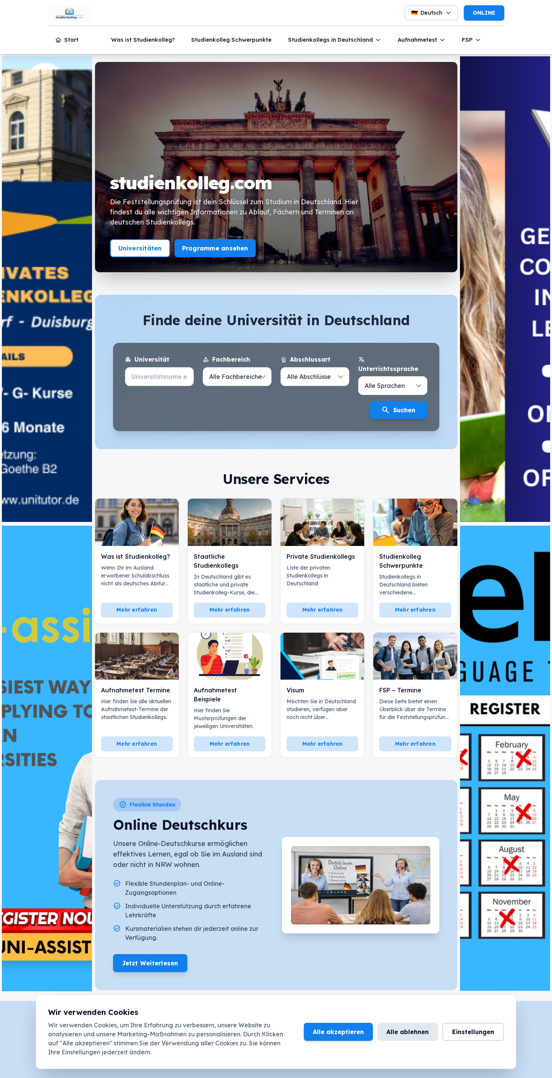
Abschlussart (305, 360)
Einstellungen (473, 1032)
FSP (467, 39)
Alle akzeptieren (338, 1032)
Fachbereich (226, 360)
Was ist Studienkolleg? (143, 39)
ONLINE (484, 12)
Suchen (398, 410)
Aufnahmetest (417, 39)
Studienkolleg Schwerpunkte (231, 39)
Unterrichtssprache (388, 364)
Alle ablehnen (407, 1032)
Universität (147, 360)
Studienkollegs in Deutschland (330, 39)
